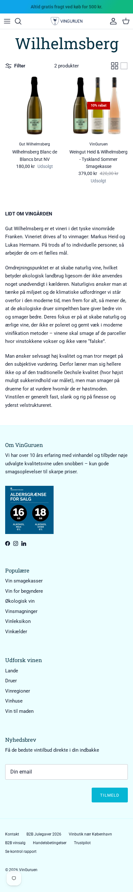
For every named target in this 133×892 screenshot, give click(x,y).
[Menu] (7, 21)
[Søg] (21, 21)
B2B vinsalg (15, 843)
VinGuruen (28, 870)
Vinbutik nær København (90, 834)
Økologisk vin (20, 601)
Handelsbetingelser (49, 843)
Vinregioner (17, 691)
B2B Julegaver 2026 (43, 834)
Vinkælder (16, 631)
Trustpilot (82, 843)
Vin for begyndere (24, 591)
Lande (11, 671)
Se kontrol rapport (20, 851)
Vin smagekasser (24, 581)
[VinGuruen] (66, 21)
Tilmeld (109, 795)
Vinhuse (14, 701)
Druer (11, 681)
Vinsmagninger (21, 611)
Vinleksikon (18, 621)
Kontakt (12, 834)
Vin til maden (19, 711)
